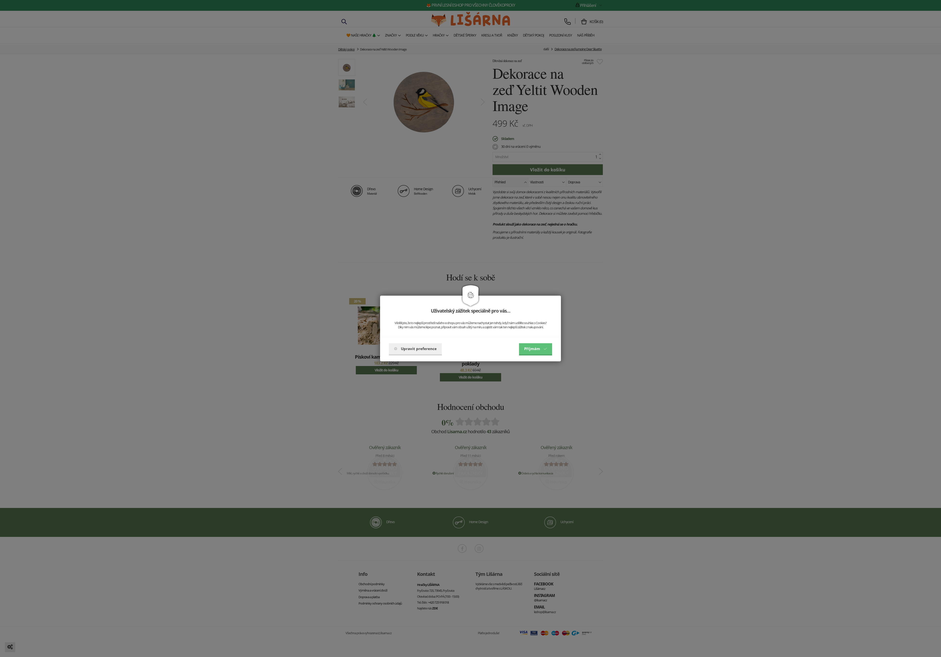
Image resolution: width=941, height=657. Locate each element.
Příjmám (532, 348)
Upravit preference (419, 348)
